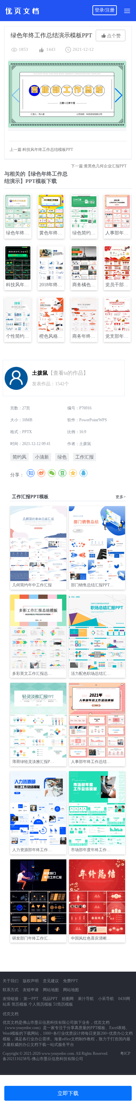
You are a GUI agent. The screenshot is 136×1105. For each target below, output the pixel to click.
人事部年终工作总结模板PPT (117, 232)
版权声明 (31, 981)
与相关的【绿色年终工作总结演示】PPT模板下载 (36, 177)
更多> (121, 497)
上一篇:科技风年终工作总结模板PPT (41, 149)
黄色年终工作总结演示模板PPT (51, 232)
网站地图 (51, 989)
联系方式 (10, 989)
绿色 (62, 457)
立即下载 (68, 1093)
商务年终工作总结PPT (84, 336)
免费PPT (70, 981)
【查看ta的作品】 (68, 373)
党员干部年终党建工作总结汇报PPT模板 (117, 284)
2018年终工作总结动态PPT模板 (51, 284)
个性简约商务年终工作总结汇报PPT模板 (18, 336)
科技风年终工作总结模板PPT (18, 284)
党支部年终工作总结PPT (117, 336)
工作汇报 (84, 457)
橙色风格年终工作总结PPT (51, 336)
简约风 (19, 457)
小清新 (42, 457)
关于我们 (10, 981)
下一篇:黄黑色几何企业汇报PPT (98, 166)
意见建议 (51, 981)
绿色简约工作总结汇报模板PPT (84, 232)
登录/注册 (105, 10)
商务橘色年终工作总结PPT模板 (84, 284)
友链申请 (31, 989)
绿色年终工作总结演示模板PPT (18, 232)
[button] (118, 95)
